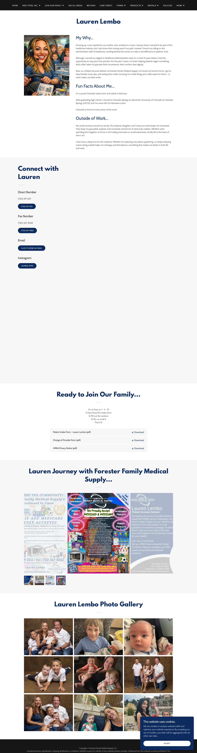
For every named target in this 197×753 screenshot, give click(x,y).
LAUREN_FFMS (27, 266)
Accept (167, 743)
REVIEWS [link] (91, 5)
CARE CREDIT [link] (106, 5)
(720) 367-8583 (27, 230)
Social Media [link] (75, 5)
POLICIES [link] (167, 5)
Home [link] (15, 5)
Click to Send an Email (31, 248)
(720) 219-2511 (27, 206)
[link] (98, 432)
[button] (31, 5)
